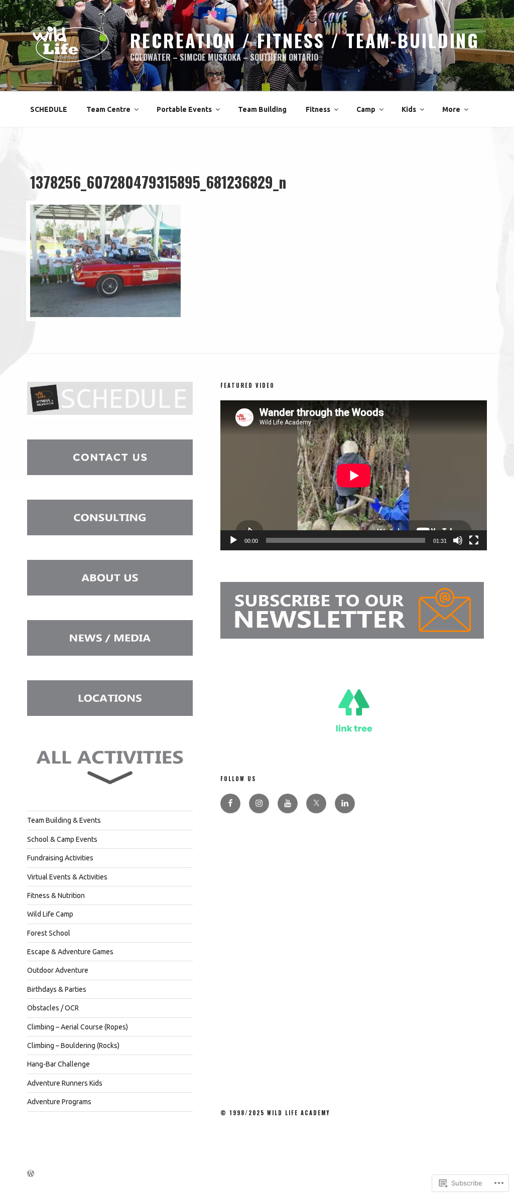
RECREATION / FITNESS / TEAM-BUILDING (305, 40)
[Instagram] (259, 804)
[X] (316, 804)
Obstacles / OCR (53, 1008)
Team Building (262, 109)
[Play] (233, 540)
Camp (365, 109)
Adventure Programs (59, 1102)
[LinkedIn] (345, 804)
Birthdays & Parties (56, 989)
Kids (409, 109)
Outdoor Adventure (57, 970)
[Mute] (458, 540)
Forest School (48, 933)
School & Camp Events (62, 839)
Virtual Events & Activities (67, 877)
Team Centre (108, 109)
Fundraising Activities (60, 858)
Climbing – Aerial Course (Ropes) (77, 1027)
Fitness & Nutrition (56, 895)
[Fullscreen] (474, 540)
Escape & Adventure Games (70, 952)
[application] (353, 475)
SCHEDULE (48, 109)
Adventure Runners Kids (64, 1083)
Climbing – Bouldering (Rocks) (73, 1045)
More (451, 109)
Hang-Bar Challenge (58, 1064)
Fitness (318, 109)
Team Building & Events (64, 820)
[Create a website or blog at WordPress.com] (30, 1174)
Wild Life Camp (50, 914)
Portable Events (184, 109)
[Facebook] (230, 804)
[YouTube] (288, 804)
